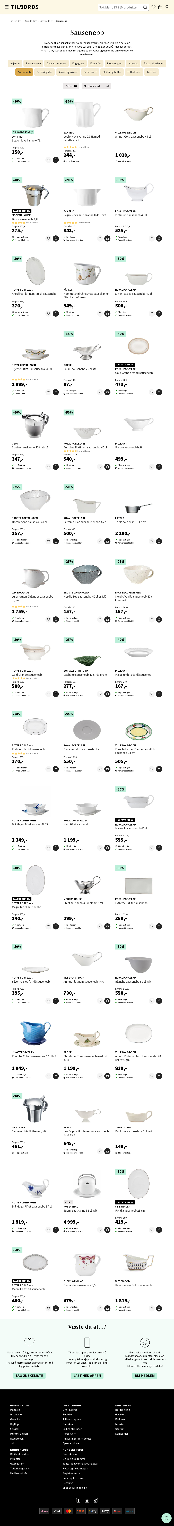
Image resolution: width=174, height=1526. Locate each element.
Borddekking (30, 20)
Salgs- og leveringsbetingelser (80, 1463)
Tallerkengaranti (20, 1468)
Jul (12, 1443)
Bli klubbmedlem (20, 1454)
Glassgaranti (17, 1463)
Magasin (15, 1409)
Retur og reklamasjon (75, 1468)
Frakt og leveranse (73, 1478)
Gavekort (120, 1414)
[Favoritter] (48, 160)
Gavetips (15, 1419)
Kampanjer (121, 1433)
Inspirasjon (16, 1414)
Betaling (68, 1483)
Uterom (119, 1429)
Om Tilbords (70, 1409)
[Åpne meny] (7, 7)
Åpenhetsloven (71, 1443)
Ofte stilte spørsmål (74, 1458)
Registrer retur (71, 1473)
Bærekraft (69, 1424)
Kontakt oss (70, 1454)
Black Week (16, 1438)
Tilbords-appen (72, 1419)
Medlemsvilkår (18, 1473)
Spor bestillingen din (75, 1487)
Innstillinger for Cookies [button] (77, 1438)
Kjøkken (120, 1419)
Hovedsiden (15, 20)
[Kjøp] (56, 160)
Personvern (69, 1433)
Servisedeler (46, 20)
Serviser (14, 1429)
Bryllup (14, 1424)
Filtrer (69, 86)
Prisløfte (15, 1458)
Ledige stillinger (72, 1429)
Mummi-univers (19, 1433)
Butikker (68, 1414)
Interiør (119, 1424)
